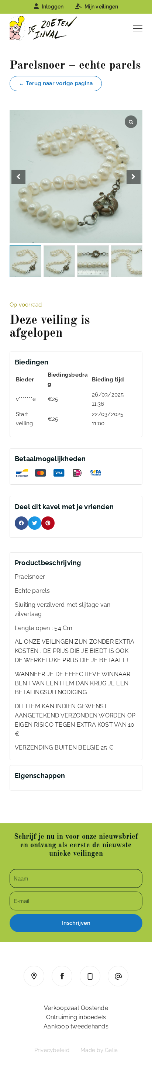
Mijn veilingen (101, 7)
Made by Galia (99, 1050)
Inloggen (53, 7)
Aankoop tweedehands (76, 1026)
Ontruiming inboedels (76, 1017)
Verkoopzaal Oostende (76, 1007)
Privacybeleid (51, 1050)
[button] (134, 177)
